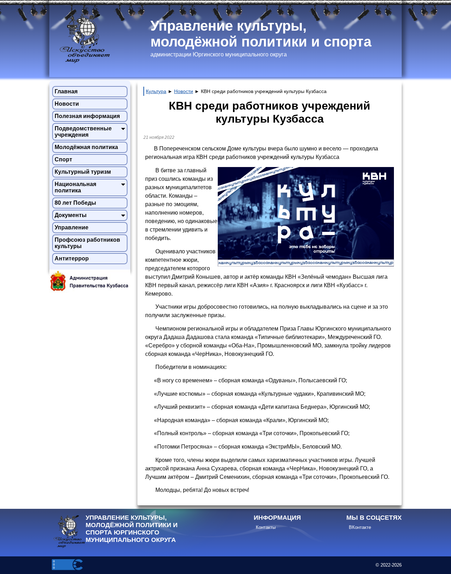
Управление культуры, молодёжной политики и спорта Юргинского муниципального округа (132, 528)
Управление (71, 227)
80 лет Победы (75, 203)
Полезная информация (87, 116)
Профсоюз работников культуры (87, 243)
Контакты (266, 527)
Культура (156, 91)
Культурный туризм (83, 172)
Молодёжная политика (86, 147)
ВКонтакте (360, 527)
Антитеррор (72, 258)
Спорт (63, 159)
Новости (67, 104)
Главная (66, 91)
